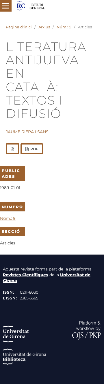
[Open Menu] (6, 6)
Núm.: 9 (64, 27)
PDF (33, 149)
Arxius (44, 27)
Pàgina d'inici (19, 27)
